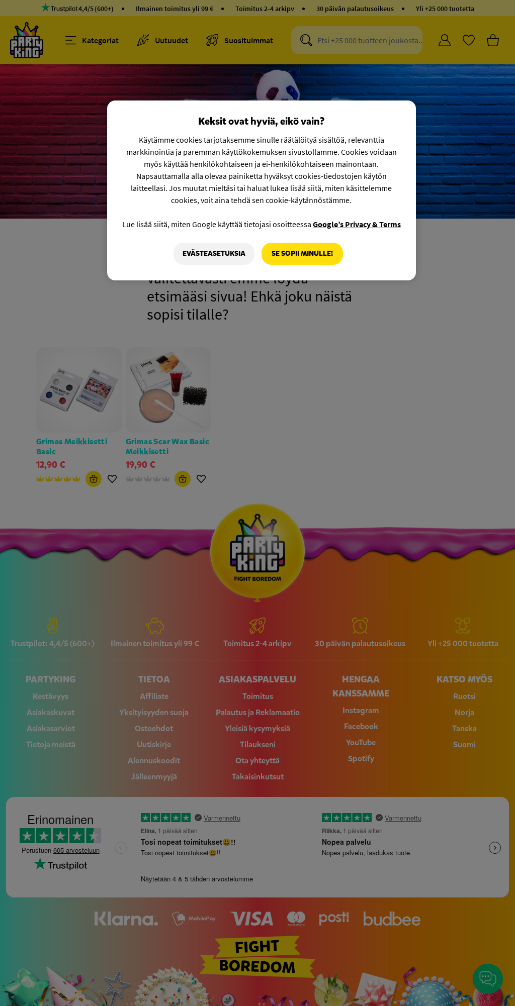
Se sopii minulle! (302, 253)
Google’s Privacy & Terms (357, 224)
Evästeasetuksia (214, 253)
